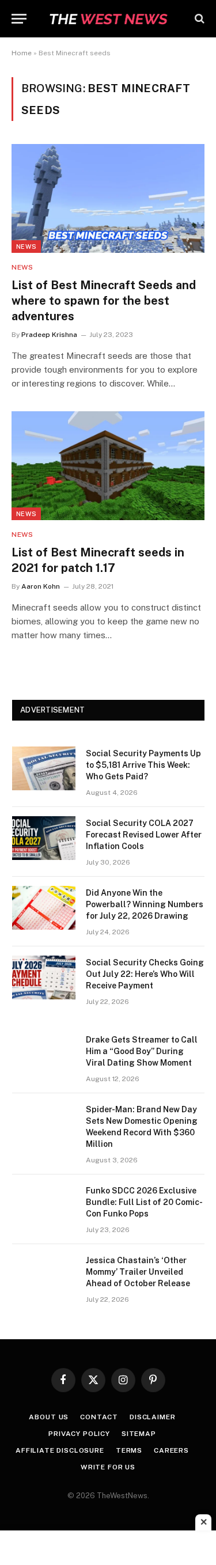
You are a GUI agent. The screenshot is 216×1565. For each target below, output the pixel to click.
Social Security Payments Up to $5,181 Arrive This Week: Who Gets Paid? (143, 765)
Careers (171, 1450)
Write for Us (108, 1467)
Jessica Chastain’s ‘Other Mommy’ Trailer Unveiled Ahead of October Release (138, 1272)
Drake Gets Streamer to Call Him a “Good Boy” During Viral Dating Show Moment (142, 1051)
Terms (129, 1450)
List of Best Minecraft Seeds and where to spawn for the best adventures (104, 300)
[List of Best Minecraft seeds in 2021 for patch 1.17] (108, 465)
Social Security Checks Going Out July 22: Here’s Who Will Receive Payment (145, 974)
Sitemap (139, 1434)
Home (22, 53)
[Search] (198, 19)
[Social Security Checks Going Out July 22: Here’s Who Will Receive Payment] (43, 977)
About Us (49, 1417)
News (26, 246)
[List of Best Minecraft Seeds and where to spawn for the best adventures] (108, 198)
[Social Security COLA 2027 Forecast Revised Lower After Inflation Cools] (43, 838)
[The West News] (108, 19)
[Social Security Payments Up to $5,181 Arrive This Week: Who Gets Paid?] (43, 768)
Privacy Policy (79, 1434)
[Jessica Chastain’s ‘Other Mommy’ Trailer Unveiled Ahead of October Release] (43, 1275)
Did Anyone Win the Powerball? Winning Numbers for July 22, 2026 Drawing (144, 904)
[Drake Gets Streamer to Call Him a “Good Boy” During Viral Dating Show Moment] (43, 1055)
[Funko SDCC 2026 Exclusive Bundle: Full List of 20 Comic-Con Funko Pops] (43, 1205)
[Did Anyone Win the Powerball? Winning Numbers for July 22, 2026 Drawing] (43, 908)
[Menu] (19, 19)
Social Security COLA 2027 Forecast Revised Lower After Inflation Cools (144, 835)
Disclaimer (152, 1417)
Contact (99, 1417)
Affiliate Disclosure (60, 1450)
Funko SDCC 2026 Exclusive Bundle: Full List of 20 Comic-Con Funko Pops (144, 1202)
